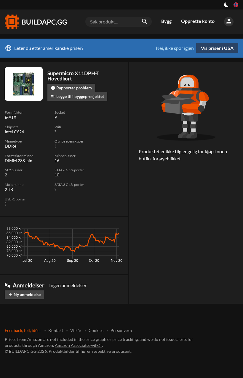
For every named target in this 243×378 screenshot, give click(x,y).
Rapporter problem (71, 87)
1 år (100, 230)
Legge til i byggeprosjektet (77, 96)
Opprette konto (198, 21)
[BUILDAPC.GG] (35, 22)
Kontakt (55, 330)
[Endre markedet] (236, 5)
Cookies (96, 330)
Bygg (166, 21)
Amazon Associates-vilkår (78, 345)
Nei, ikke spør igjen (175, 48)
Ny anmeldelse (24, 294)
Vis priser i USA (217, 48)
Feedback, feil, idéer (23, 330)
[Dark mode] (226, 4)
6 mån (84, 230)
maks (115, 230)
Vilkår (75, 330)
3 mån (67, 230)
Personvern (121, 330)
